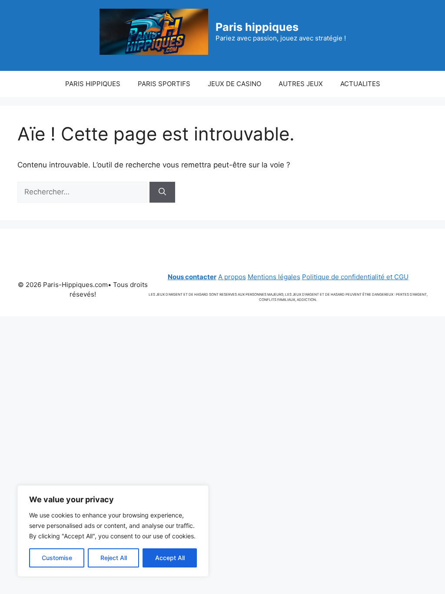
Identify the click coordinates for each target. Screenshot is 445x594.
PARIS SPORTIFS (164, 84)
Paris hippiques (257, 26)
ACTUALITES (360, 84)
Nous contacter (192, 277)
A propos (232, 277)
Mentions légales (274, 277)
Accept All (170, 557)
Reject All (113, 557)
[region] (113, 531)
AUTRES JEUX (301, 84)
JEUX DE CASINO (234, 84)
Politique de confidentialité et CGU (355, 277)
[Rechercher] (162, 192)
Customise (57, 557)
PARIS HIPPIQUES (92, 84)
